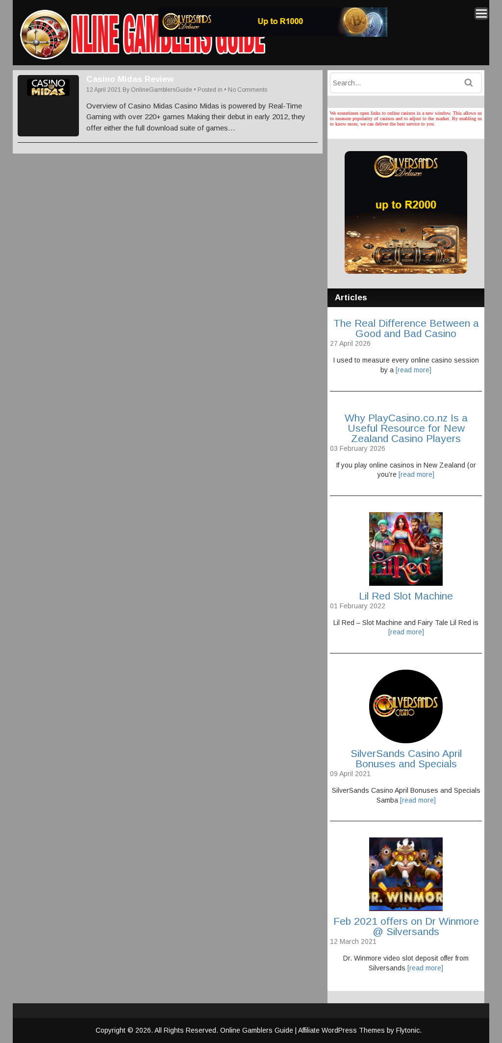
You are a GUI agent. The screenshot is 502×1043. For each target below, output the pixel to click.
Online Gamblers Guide (257, 1030)
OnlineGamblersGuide (161, 89)
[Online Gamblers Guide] (142, 57)
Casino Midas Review (130, 79)
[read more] (413, 370)
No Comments (247, 89)
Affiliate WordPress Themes (341, 1030)
